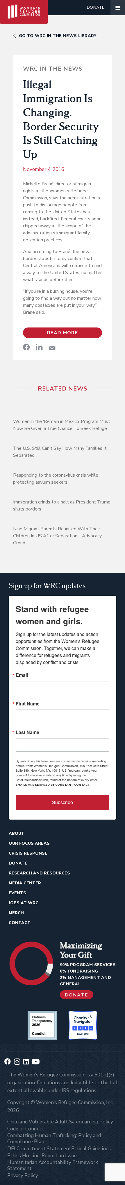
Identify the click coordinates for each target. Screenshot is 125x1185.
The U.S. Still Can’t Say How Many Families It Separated (60, 452)
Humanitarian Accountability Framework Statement (52, 1165)
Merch (16, 913)
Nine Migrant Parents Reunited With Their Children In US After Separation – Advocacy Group (57, 536)
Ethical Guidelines (91, 1149)
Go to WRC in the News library (58, 36)
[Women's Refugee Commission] (24, 7)
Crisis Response (28, 853)
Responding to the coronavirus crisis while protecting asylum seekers (55, 478)
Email (22, 675)
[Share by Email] (52, 348)
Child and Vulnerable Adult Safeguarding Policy (60, 1122)
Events (17, 893)
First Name (28, 703)
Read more (62, 333)
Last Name (27, 732)
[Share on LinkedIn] (39, 347)
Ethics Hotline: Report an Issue (42, 1156)
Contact (20, 923)
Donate (95, 7)
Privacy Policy (22, 1175)
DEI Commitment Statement (39, 1149)
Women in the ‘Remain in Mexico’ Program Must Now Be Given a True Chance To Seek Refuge (61, 425)
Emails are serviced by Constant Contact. (53, 785)
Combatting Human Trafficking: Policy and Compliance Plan (54, 1138)
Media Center (25, 883)
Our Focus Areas (29, 843)
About (16, 833)
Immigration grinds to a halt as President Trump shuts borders (61, 505)
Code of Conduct (25, 1129)
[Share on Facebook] (26, 347)
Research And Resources (39, 873)
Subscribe (62, 802)
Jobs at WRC (23, 903)
